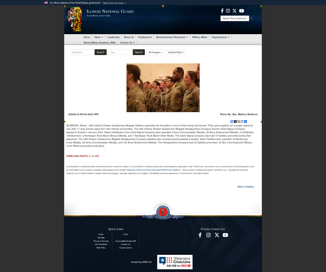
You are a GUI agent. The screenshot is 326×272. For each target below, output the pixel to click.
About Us (129, 37)
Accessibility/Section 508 (125, 241)
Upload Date (175, 52)
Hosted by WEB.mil (141, 262)
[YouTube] (241, 10)
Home (87, 37)
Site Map (101, 238)
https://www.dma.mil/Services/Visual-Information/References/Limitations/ (151, 170)
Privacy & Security (101, 241)
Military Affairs (199, 37)
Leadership (113, 37)
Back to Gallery (246, 186)
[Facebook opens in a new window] (222, 10)
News (97, 37)
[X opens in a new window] (234, 10)
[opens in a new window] (217, 236)
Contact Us (126, 42)
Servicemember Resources (170, 37)
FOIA (125, 234)
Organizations (219, 37)
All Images (155, 52)
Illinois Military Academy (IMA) (100, 42)
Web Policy (101, 248)
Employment (145, 37)
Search (100, 52)
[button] (115, 3)
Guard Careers (125, 248)
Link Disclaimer (101, 244)
